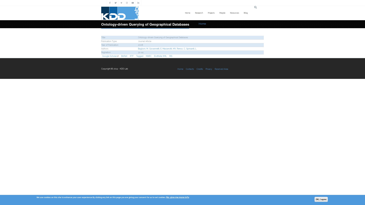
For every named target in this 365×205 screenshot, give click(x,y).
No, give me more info (177, 197)
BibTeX (124, 56)
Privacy (209, 69)
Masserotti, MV (169, 49)
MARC (149, 56)
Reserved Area (221, 69)
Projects (211, 13)
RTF (132, 56)
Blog (246, 13)
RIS (170, 56)
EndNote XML (160, 56)
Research (199, 13)
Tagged (139, 56)
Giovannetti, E (155, 49)
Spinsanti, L (191, 49)
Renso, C (181, 49)
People (222, 13)
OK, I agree (321, 199)
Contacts (190, 69)
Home (187, 13)
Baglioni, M (143, 49)
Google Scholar (110, 56)
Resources (234, 13)
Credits (199, 69)
